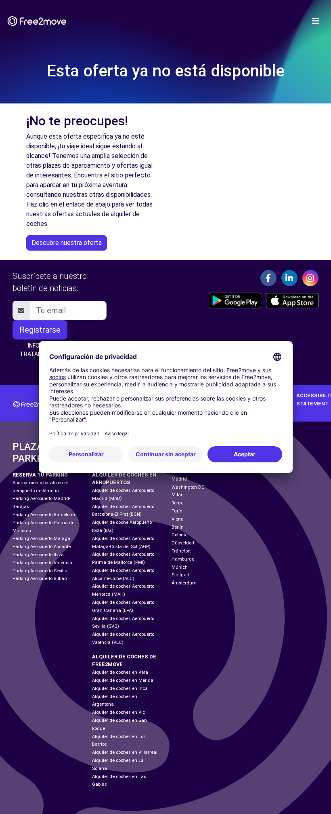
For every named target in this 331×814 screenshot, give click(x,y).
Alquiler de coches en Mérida (122, 680)
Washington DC (188, 487)
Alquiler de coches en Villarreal (124, 752)
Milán (178, 495)
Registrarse (40, 330)
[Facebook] (268, 278)
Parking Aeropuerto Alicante (42, 546)
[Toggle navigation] (316, 21)
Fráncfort (181, 551)
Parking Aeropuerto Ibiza (38, 554)
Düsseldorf (183, 543)
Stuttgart (180, 575)
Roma (178, 503)
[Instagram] (310, 278)
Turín (177, 511)
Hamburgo (183, 559)
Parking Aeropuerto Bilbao (40, 578)
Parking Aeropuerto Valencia (42, 562)
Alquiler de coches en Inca (120, 688)
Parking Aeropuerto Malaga (41, 538)
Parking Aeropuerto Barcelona (44, 514)
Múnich (180, 567)
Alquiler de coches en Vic (118, 712)
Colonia (180, 535)
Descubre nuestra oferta (66, 243)
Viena (178, 519)
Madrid (179, 479)
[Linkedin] (289, 278)
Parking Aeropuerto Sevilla (40, 571)
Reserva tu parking (40, 475)
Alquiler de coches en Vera (120, 672)
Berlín (178, 527)
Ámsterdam (184, 583)
